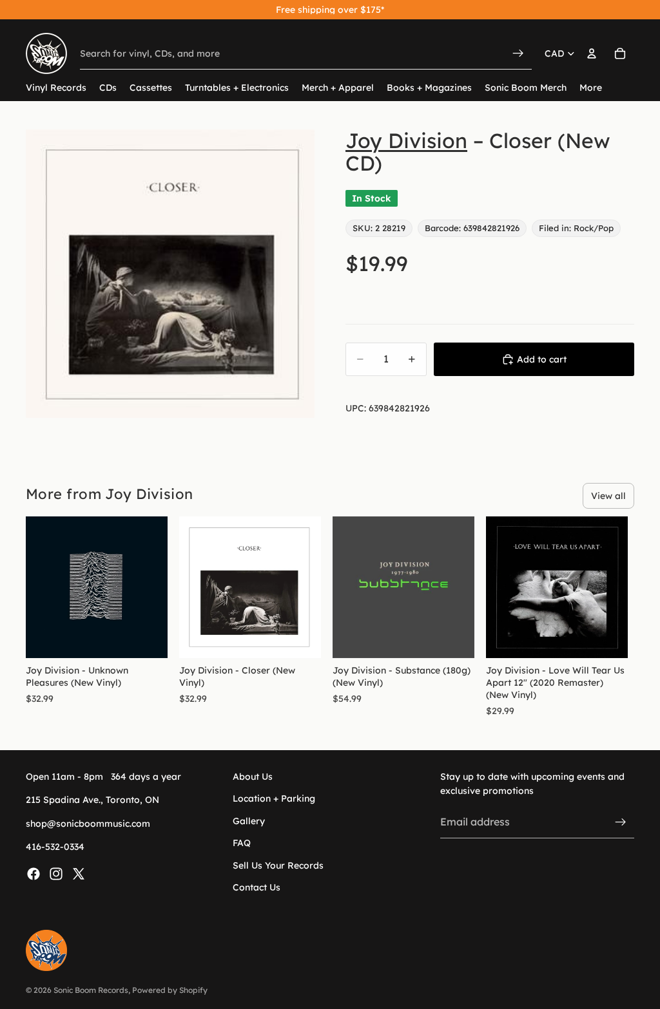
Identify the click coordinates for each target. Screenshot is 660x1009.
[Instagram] (56, 874)
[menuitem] (590, 88)
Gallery (249, 821)
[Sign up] (620, 822)
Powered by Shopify (170, 990)
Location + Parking (274, 799)
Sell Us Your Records (278, 865)
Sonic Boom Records (90, 990)
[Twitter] (78, 874)
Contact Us (256, 887)
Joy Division (406, 140)
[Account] (592, 53)
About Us (253, 776)
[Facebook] (33, 874)
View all (608, 496)
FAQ (242, 843)
